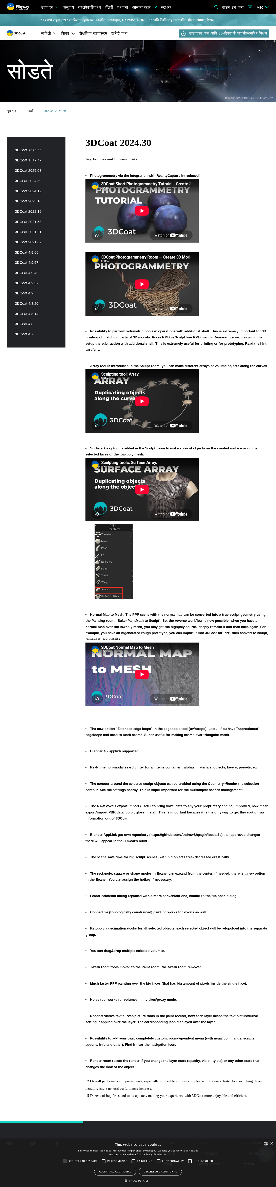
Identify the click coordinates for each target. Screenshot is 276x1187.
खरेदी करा (119, 33)
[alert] (138, 1163)
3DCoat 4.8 (24, 324)
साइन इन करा (233, 7)
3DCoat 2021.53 (28, 222)
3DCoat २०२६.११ (28, 150)
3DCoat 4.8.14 (26, 314)
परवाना (122, 7)
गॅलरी (109, 7)
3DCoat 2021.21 (28, 232)
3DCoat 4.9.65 (26, 252)
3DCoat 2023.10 (28, 201)
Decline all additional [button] (160, 1171)
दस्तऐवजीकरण (89, 7)
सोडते (30, 110)
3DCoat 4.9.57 (26, 263)
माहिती (46, 33)
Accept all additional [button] (115, 1171)
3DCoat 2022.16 (28, 211)
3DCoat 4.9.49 (26, 273)
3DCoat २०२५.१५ (28, 160)
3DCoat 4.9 (24, 293)
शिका (65, 33)
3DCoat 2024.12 (28, 191)
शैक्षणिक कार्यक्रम (93, 33)
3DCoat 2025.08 (28, 171)
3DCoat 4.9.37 (26, 283)
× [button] (271, 1143)
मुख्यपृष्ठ (11, 110)
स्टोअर (166, 7)
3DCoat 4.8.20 (26, 303)
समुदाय (68, 7)
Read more (160, 1154)
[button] (137, 1180)
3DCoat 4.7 (24, 334)
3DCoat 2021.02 (28, 242)
